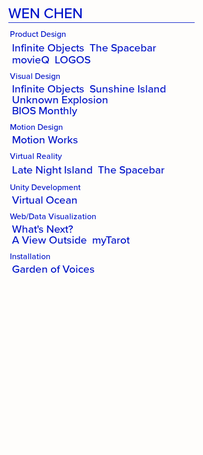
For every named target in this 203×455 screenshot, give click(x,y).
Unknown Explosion (60, 99)
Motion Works (45, 139)
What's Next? (42, 229)
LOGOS (73, 59)
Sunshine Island (128, 89)
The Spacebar (123, 47)
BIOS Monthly (44, 110)
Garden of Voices (53, 269)
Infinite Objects (48, 47)
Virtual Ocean (45, 200)
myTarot (111, 240)
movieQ (30, 59)
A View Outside (49, 240)
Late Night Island (52, 170)
